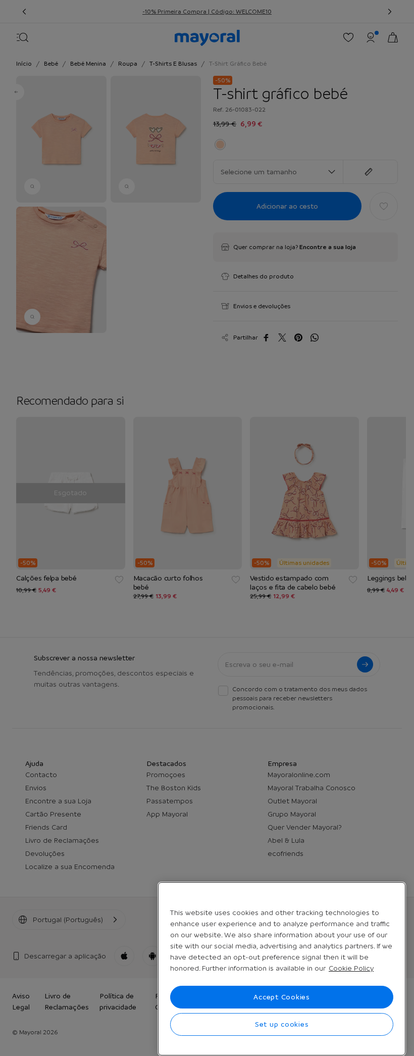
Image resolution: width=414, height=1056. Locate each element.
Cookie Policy (351, 968)
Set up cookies (282, 1024)
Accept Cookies (281, 996)
